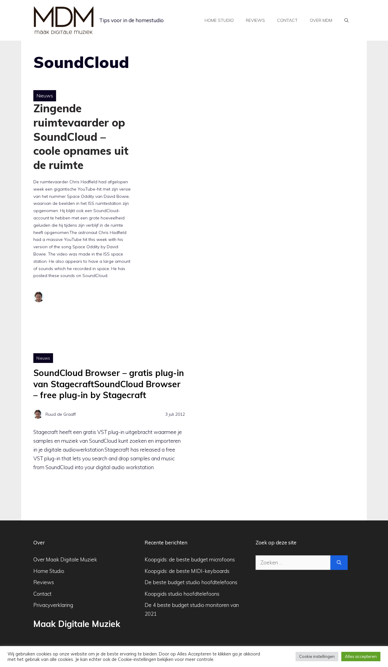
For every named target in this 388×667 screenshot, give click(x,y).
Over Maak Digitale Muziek (65, 559)
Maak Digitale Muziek (76, 623)
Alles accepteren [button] (361, 656)
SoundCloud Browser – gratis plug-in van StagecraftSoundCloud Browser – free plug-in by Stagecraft (108, 383)
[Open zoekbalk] (346, 20)
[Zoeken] (339, 562)
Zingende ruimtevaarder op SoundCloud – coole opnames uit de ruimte (81, 136)
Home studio (219, 20)
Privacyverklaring (53, 605)
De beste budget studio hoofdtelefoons (191, 582)
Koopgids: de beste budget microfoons (190, 559)
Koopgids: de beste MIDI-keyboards (187, 571)
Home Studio (48, 571)
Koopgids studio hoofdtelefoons (182, 594)
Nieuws (44, 96)
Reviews (255, 20)
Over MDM (321, 20)
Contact (287, 20)
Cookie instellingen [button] (317, 656)
